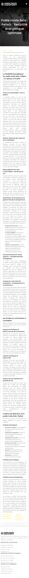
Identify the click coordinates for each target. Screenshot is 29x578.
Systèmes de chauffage (8, 50)
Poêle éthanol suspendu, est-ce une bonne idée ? (7, 516)
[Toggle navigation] (26, 4)
